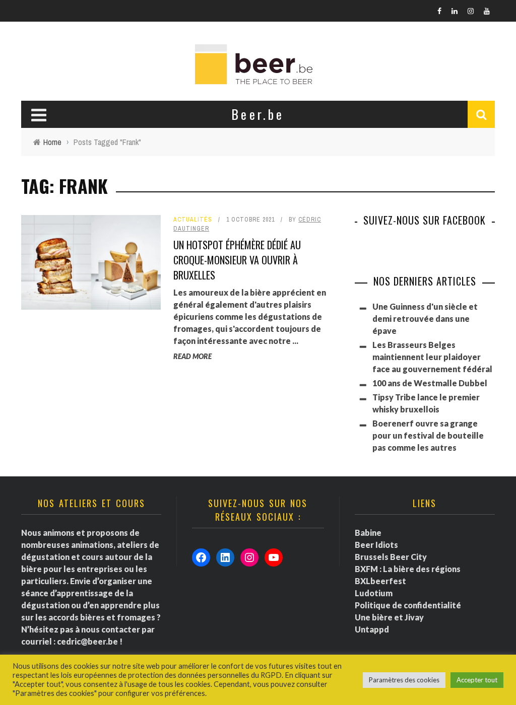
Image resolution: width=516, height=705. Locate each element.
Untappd (372, 629)
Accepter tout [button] (477, 680)
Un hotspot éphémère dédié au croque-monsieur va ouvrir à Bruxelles (237, 260)
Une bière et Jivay (389, 617)
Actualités (192, 220)
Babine (368, 532)
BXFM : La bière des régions (408, 569)
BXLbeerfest (380, 581)
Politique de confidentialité (408, 605)
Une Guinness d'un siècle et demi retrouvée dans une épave (425, 318)
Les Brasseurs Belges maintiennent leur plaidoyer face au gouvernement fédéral (432, 357)
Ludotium (374, 593)
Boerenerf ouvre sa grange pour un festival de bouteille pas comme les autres (428, 435)
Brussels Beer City (391, 556)
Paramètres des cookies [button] (404, 680)
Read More (192, 356)
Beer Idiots (376, 544)
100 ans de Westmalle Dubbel (429, 383)
